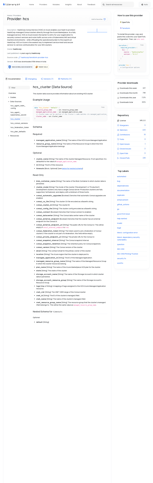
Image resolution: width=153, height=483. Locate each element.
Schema (37, 126)
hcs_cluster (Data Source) (52, 87)
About (79, 4)
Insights (68, 4)
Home (31, 4)
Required (37, 134)
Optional (37, 152)
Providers (43, 4)
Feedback (91, 4)
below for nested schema (72, 168)
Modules (56, 4)
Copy (102, 107)
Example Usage (41, 99)
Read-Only (38, 175)
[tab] (13, 79)
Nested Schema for (47, 311)
